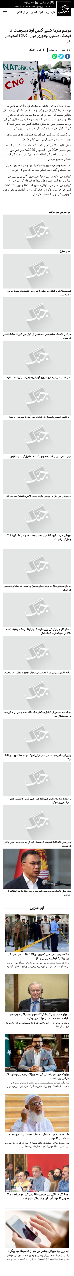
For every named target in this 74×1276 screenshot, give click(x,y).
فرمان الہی (44, 3)
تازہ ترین (50, 12)
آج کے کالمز (23, 12)
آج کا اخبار (37, 12)
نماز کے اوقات (28, 3)
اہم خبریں (53, 50)
